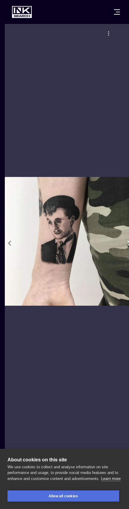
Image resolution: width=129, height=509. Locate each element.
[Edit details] (108, 33)
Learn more (111, 478)
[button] (108, 33)
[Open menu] (117, 12)
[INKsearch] (22, 12)
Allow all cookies (63, 496)
